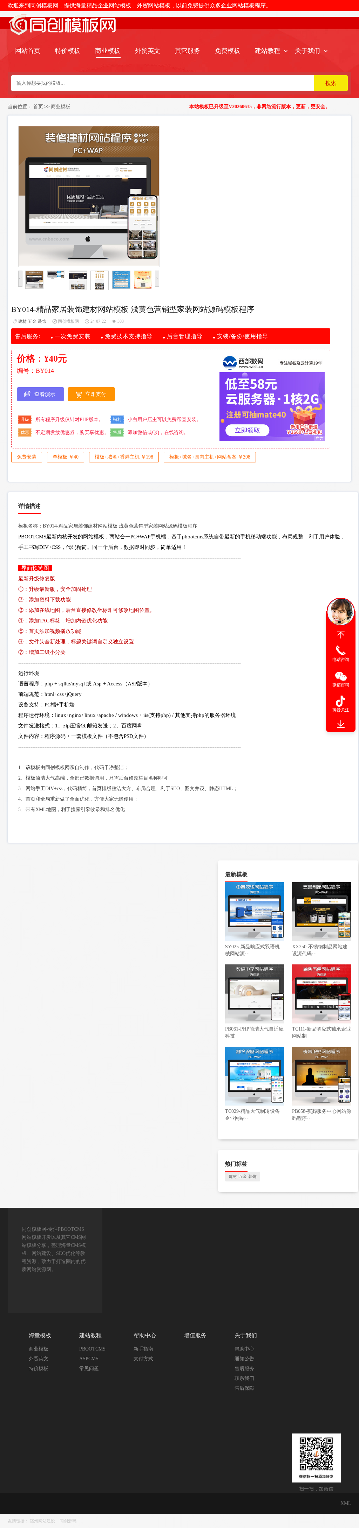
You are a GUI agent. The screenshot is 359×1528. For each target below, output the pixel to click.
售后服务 (244, 1368)
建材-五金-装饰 (32, 321)
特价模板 (67, 50)
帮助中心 (244, 1349)
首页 (38, 106)
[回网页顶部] (341, 635)
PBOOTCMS (92, 1349)
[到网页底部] (341, 724)
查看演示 (44, 394)
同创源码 (68, 1521)
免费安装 (26, 457)
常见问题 (89, 1368)
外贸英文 (147, 50)
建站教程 (267, 50)
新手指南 (143, 1349)
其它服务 (187, 50)
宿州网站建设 (42, 1521)
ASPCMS (89, 1358)
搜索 (331, 83)
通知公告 (244, 1358)
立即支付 (95, 394)
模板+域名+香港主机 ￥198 (124, 457)
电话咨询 (340, 659)
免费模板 (227, 50)
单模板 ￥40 (66, 457)
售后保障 (244, 1388)
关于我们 (307, 50)
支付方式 (143, 1358)
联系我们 (244, 1378)
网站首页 (27, 50)
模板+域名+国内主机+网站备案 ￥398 (209, 457)
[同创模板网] (63, 35)
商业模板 (107, 50)
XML (345, 1503)
